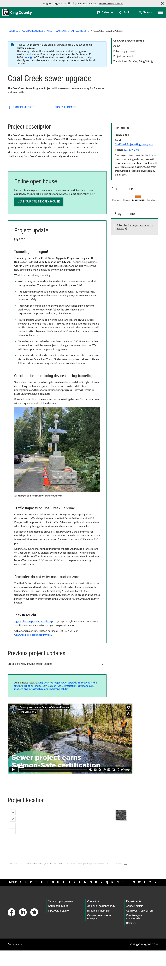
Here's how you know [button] (111, 3)
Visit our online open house (39, 201)
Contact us (93, 901)
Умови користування (60, 901)
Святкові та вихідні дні (139, 910)
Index (12, 882)
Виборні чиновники (98, 910)
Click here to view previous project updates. (56, 664)
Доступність (15, 944)
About (116, 45)
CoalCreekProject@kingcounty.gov (33, 634)
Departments (133, 901)
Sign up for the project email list (32, 621)
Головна (13, 31)
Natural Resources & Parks (37, 31)
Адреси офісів (134, 905)
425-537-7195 (131, 149)
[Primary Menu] (160, 12)
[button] (162, 3)
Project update (23, 107)
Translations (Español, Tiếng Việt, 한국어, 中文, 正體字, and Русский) (134, 62)
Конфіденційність (58, 905)
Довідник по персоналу (101, 905)
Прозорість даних (58, 910)
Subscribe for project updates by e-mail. (135, 227)
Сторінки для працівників (134, 917)
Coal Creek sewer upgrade (128, 40)
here (26, 57)
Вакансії (131, 923)
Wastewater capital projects (72, 31)
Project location (66, 107)
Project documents (123, 56)
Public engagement (124, 51)
